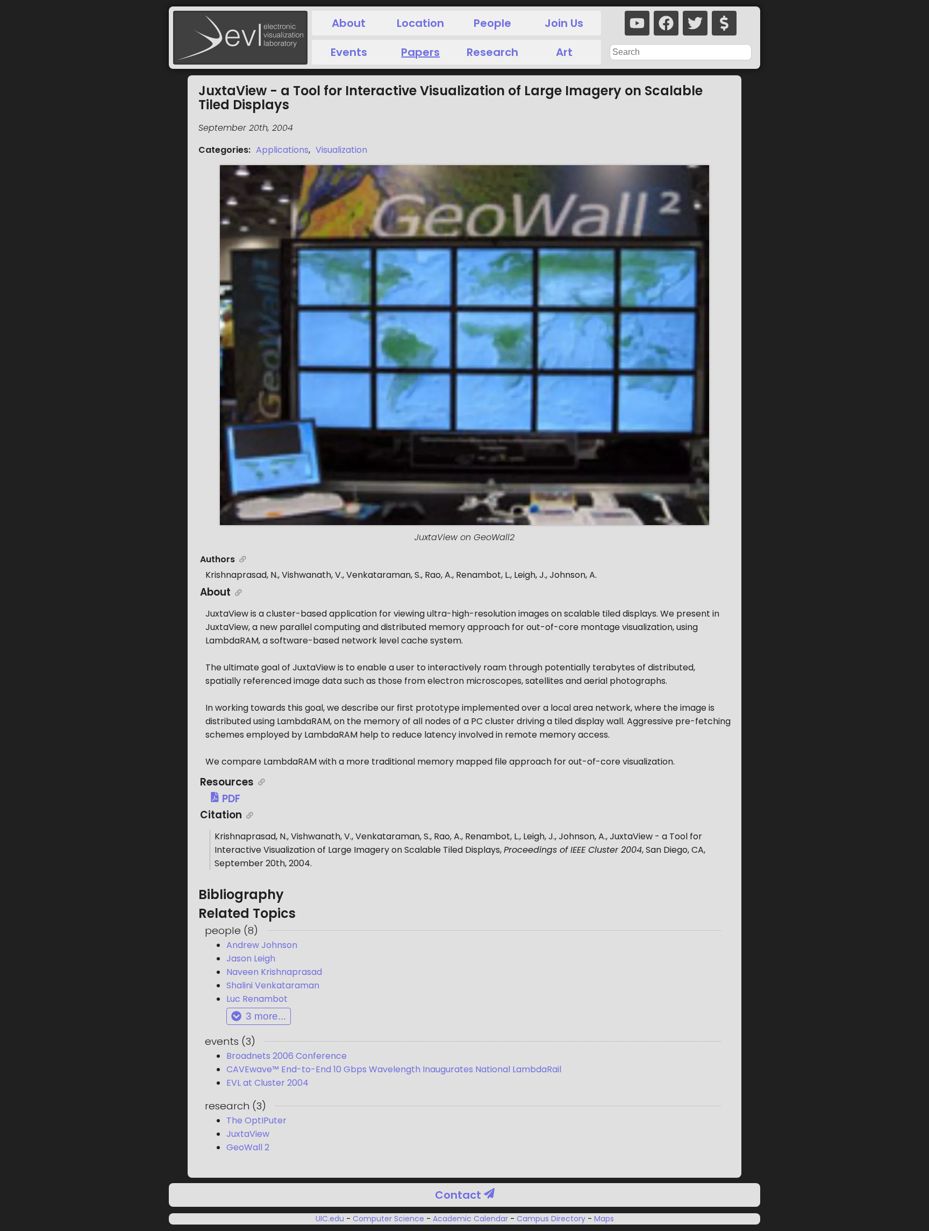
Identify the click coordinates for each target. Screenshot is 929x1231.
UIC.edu (331, 1218)
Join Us (564, 23)
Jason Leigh (250, 958)
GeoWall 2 (247, 1147)
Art (564, 52)
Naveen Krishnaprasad (274, 972)
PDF (230, 798)
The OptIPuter (256, 1120)
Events (349, 52)
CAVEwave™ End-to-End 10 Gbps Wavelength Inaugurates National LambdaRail (393, 1069)
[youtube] (637, 23)
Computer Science (388, 1218)
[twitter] (695, 23)
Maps (603, 1218)
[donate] (724, 23)
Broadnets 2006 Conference (286, 1056)
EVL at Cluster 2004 (267, 1083)
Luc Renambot (257, 999)
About (349, 23)
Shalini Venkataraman (272, 985)
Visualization (341, 150)
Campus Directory (551, 1218)
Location (420, 23)
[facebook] (666, 23)
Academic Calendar (470, 1218)
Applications (282, 150)
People (492, 23)
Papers (420, 52)
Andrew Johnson (261, 945)
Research (492, 52)
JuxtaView (247, 1134)
